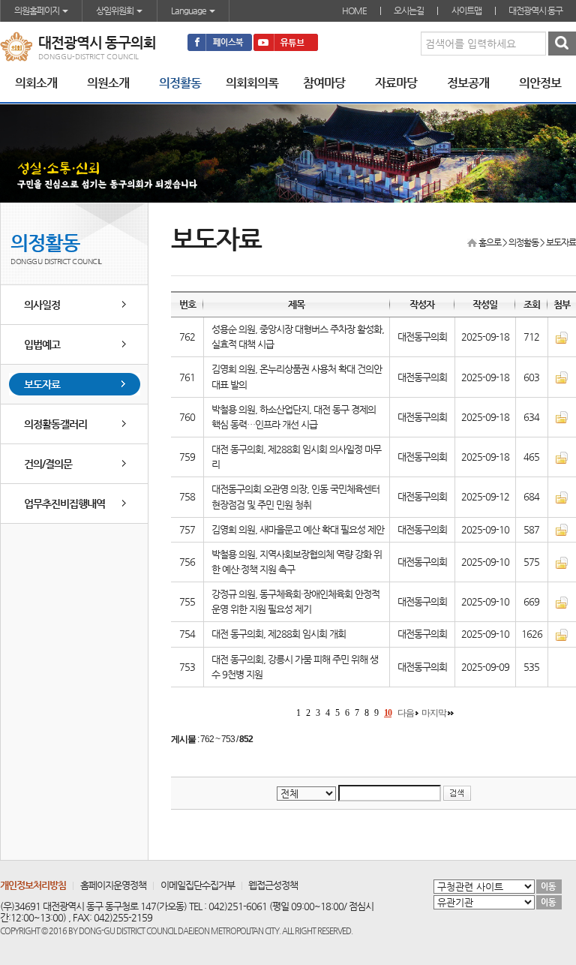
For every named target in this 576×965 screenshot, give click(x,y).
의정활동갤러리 (55, 424)
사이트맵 (467, 10)
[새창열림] (220, 42)
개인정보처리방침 (33, 885)
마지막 (434, 713)
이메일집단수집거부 (197, 885)
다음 (406, 713)
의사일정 (42, 305)
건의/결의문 (48, 464)
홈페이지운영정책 (113, 885)
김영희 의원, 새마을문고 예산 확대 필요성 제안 (298, 529)
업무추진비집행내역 (64, 504)
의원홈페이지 (37, 10)
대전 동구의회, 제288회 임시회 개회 (279, 633)
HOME (354, 10)
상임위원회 (115, 10)
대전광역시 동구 (535, 10)
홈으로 (489, 242)
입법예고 (42, 344)
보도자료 (42, 384)
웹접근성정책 (273, 885)
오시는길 (409, 10)
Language (189, 10)
